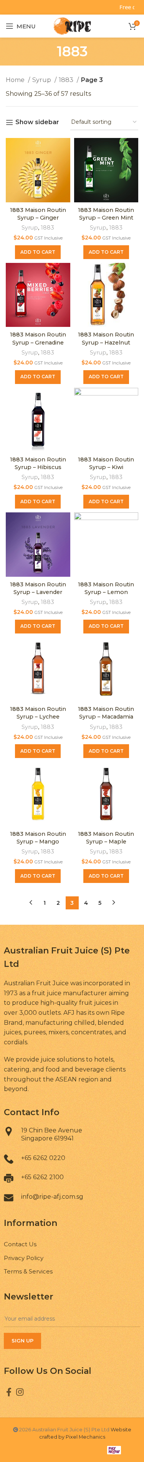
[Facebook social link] (9, 1391)
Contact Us (20, 1244)
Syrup (42, 80)
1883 (67, 80)
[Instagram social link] (20, 1391)
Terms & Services (28, 1271)
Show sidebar (37, 122)
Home (16, 80)
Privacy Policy (23, 1258)
